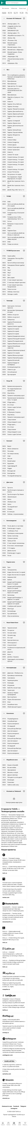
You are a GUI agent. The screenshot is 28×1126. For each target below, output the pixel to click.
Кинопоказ (10, 713)
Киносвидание (11, 520)
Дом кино (10, 482)
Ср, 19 (16, 13)
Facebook (16, 1106)
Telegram (23, 1106)
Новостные (22, 8)
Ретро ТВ (9, 381)
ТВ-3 (8, 70)
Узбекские (14, 8)
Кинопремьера (11, 667)
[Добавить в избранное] (24, 18)
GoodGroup (20, 1114)
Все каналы (5, 8)
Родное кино (11, 562)
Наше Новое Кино (12, 622)
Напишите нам (7, 1106)
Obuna (14, 1116)
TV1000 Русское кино (13, 250)
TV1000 (9, 196)
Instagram (14, 1108)
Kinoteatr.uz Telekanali (14, 791)
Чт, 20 (21, 13)
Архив (4, 13)
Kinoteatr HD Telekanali (14, 18)
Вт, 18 (10, 13)
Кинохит (9, 441)
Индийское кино (12, 760)
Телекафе (10, 301)
